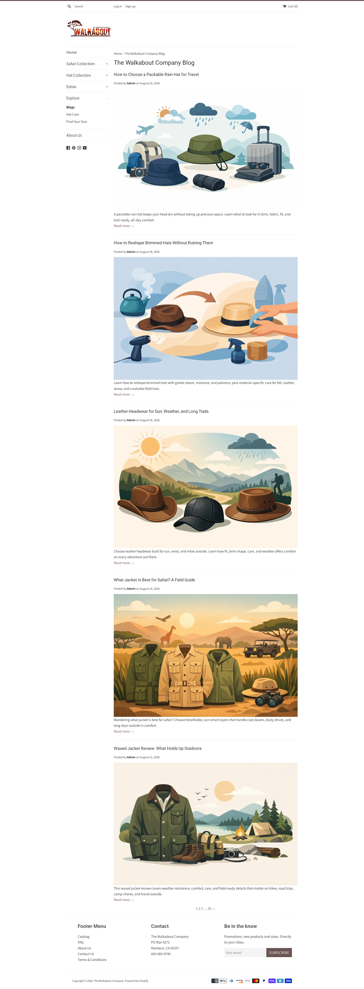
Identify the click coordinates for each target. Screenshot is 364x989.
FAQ (81, 942)
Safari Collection (87, 63)
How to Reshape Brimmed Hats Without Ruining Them (163, 242)
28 (209, 908)
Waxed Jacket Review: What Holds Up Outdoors (158, 748)
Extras (87, 86)
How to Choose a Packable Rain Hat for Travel (156, 74)
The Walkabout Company (109, 981)
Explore (87, 98)
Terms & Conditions (92, 959)
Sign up (130, 6)
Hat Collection (87, 75)
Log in (118, 6)
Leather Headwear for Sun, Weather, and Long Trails (161, 411)
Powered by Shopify (136, 981)
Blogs (70, 107)
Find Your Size (76, 121)
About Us (74, 135)
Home (71, 52)
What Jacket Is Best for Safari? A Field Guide (154, 580)
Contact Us (86, 953)
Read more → (124, 225)
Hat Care (72, 114)
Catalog (83, 936)
